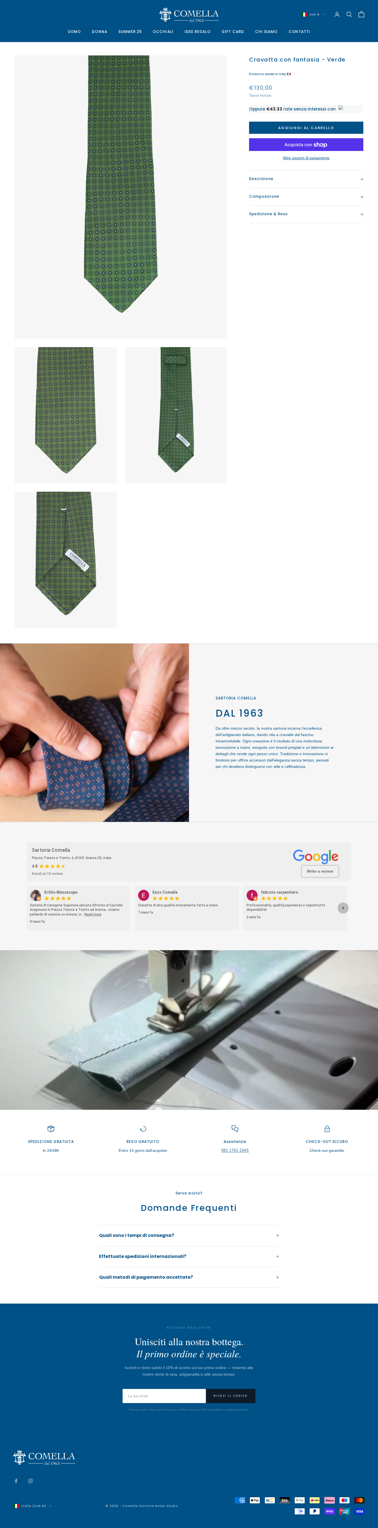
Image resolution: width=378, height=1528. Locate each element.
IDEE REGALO (198, 31)
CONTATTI (299, 31)
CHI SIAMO (266, 31)
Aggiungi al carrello (306, 127)
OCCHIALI (163, 31)
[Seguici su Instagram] (30, 1481)
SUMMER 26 (130, 31)
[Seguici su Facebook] (16, 1481)
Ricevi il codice (231, 1395)
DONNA (99, 31)
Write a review (320, 871)
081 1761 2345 (235, 1150)
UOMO (74, 31)
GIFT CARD (233, 31)
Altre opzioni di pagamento (306, 158)
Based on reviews (47, 874)
